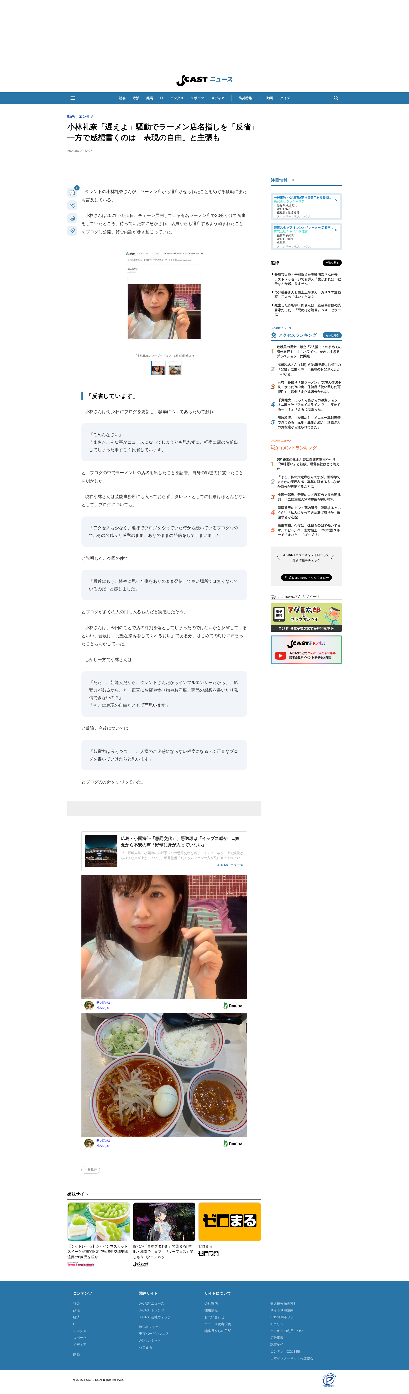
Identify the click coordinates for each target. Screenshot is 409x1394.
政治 (136, 98)
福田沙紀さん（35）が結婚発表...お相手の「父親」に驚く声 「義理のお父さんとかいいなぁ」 (309, 369)
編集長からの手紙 (217, 1331)
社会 (122, 98)
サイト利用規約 (281, 1310)
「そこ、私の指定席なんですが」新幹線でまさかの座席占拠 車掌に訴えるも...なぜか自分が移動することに (308, 481)
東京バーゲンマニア (154, 1334)
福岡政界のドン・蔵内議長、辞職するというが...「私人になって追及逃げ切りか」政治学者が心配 (309, 512)
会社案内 (211, 1303)
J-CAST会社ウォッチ (155, 1317)
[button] (73, 98)
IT (161, 98)
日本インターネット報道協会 (291, 1358)
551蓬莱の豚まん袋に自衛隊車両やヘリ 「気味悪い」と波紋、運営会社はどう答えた (308, 464)
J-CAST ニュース (204, 80)
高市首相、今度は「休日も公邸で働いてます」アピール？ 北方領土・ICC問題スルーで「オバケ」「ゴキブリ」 (309, 530)
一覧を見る (332, 262)
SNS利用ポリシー (283, 1317)
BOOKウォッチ (150, 1327)
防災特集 (245, 98)
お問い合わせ (214, 1317)
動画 (270, 98)
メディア (217, 98)
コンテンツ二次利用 (285, 1351)
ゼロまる (145, 1347)
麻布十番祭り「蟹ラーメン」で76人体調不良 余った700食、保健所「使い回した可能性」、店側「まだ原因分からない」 (309, 386)
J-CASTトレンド (151, 1310)
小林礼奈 (90, 1169)
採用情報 (211, 1310)
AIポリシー (278, 1324)
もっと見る (332, 335)
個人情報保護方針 (283, 1303)
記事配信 (277, 1344)
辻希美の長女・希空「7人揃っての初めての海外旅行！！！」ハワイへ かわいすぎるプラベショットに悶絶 (309, 351)
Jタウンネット (150, 1340)
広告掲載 (277, 1338)
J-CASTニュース (151, 1303)
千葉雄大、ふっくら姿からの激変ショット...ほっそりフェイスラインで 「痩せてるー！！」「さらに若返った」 (309, 404)
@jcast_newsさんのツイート (295, 596)
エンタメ (177, 98)
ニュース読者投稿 (217, 1324)
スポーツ (197, 98)
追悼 (275, 262)
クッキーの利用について (288, 1331)
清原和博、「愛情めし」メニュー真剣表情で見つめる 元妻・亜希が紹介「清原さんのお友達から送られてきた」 (309, 422)
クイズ (285, 98)
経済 (150, 98)
